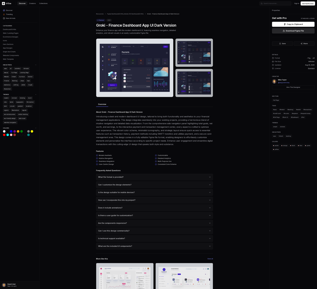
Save (284, 43)
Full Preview (165, 94)
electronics (7, 85)
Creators (32, 3)
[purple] (14, 131)
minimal (14, 98)
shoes (22, 80)
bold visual (22, 118)
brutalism (29, 106)
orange (285, 145)
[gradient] (25, 135)
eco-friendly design (10, 118)
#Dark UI (285, 117)
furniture (22, 76)
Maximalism (15, 110)
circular (12, 106)
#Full (302, 117)
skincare (26, 68)
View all (210, 259)
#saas (275, 109)
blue (301, 145)
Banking (14, 80)
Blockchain (7, 89)
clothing (15, 85)
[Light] (32, 135)
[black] (7, 131)
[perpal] (25, 131)
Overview (102, 104)
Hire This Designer (293, 87)
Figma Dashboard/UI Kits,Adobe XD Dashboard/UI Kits (125, 14)
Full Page (14, 72)
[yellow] (32, 131)
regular (24, 110)
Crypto (30, 85)
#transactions (308, 109)
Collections (43, 3)
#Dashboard (294, 117)
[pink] (11, 135)
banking (288, 136)
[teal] (28, 135)
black (293, 145)
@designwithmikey (284, 82)
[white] (4, 131)
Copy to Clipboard (295, 24)
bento (11, 102)
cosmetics (17, 68)
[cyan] (7, 135)
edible (23, 85)
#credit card (277, 113)
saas (5, 68)
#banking (290, 109)
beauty (6, 72)
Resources (100, 14)
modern (6, 98)
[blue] (11, 131)
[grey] (28, 131)
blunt (29, 98)
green (308, 145)
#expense (295, 113)
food (28, 80)
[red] (4, 135)
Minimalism (30, 102)
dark (5, 106)
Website (6, 76)
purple (276, 145)
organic (6, 110)
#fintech (282, 109)
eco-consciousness (9, 114)
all (11, 68)
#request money (305, 113)
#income (286, 113)
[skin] (21, 135)
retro (5, 102)
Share (305, 43)
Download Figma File (295, 31)
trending (22, 98)
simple (275, 126)
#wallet (298, 109)
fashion (30, 76)
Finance (6, 80)
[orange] (18, 131)
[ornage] (4, 138)
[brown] (14, 135)
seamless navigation (10, 122)
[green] (21, 131)
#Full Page (276, 117)
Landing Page (24, 72)
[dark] (18, 135)
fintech (14, 76)
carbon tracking (23, 114)
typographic (19, 102)
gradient (20, 106)
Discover (22, 3)
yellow (277, 149)
